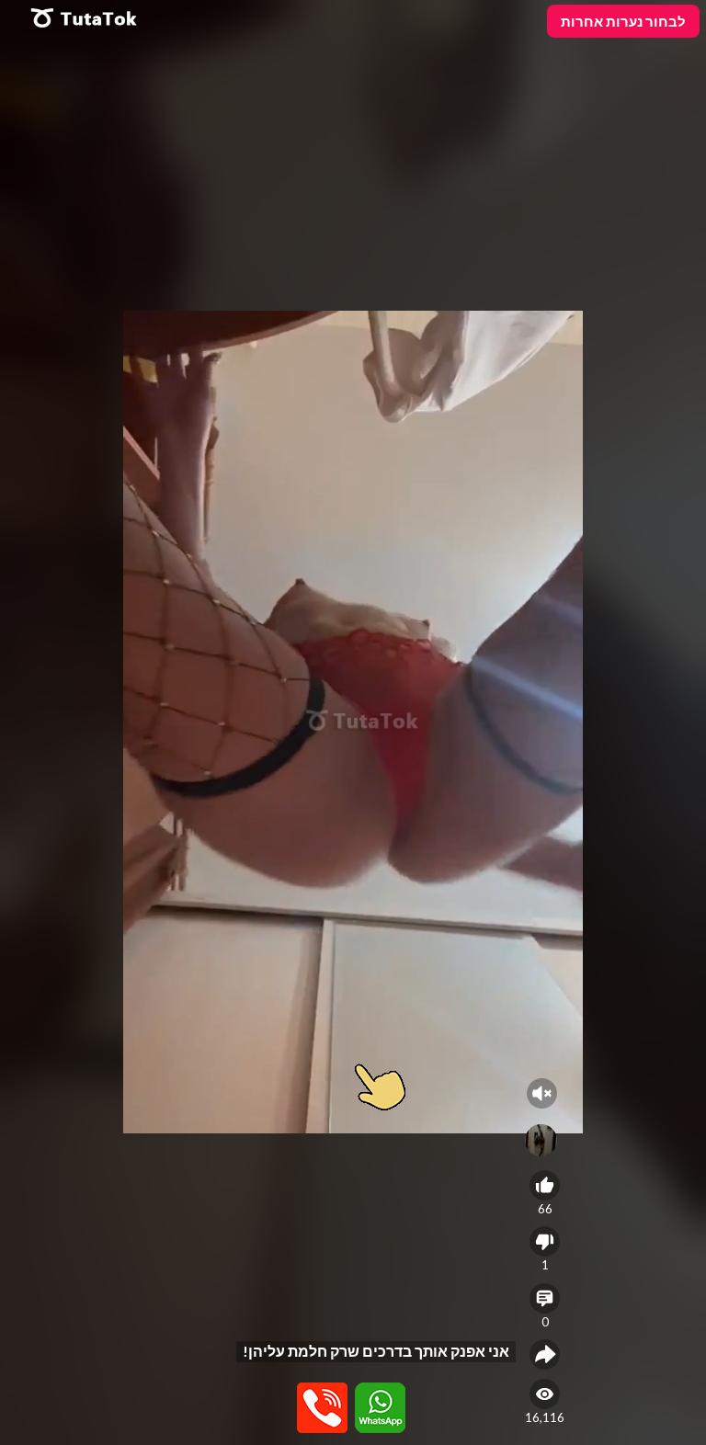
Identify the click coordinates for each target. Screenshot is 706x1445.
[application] (353, 722)
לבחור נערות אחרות (623, 21)
